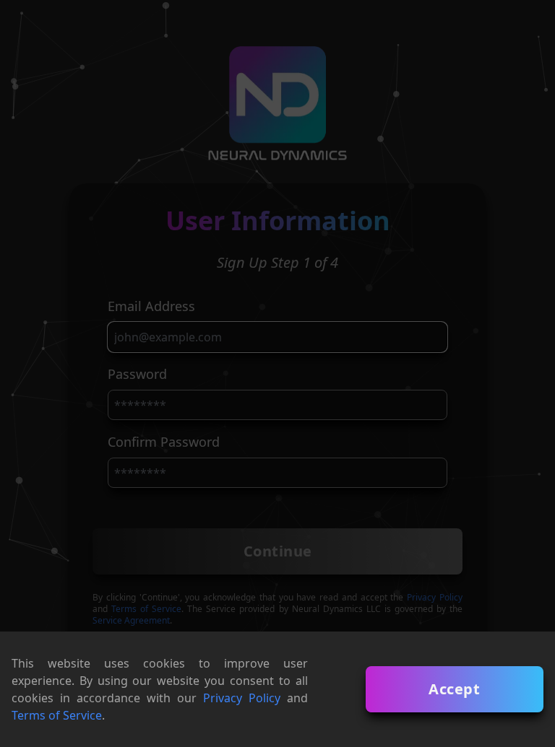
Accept (454, 689)
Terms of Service (57, 715)
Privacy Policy (241, 698)
